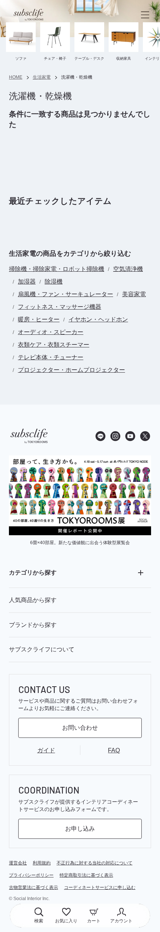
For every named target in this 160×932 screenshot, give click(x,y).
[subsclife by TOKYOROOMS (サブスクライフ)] (28, 15)
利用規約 (42, 863)
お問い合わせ (80, 728)
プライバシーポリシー (31, 875)
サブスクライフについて (41, 649)
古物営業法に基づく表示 (33, 887)
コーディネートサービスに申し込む (99, 887)
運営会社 (18, 863)
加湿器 (27, 281)
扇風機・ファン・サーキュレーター (65, 294)
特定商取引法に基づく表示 (86, 875)
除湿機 (54, 281)
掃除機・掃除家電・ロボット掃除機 (56, 269)
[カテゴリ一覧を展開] (140, 572)
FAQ (114, 750)
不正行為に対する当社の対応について (94, 863)
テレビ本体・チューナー (50, 357)
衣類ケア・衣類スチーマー (53, 344)
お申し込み (80, 828)
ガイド (46, 750)
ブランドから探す (33, 625)
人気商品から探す (33, 600)
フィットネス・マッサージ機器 (59, 307)
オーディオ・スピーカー (50, 332)
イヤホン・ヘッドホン (98, 319)
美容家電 (134, 294)
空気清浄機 (128, 269)
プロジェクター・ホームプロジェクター (71, 370)
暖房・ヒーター (39, 319)
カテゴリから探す (33, 572)
